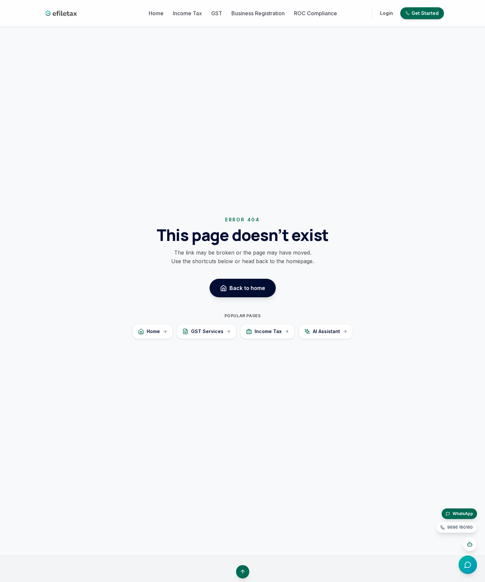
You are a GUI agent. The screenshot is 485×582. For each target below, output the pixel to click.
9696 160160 (460, 527)
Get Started (425, 13)
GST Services (207, 331)
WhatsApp (463, 513)
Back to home (247, 288)
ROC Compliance (315, 13)
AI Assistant (326, 331)
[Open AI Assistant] (469, 544)
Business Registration (258, 13)
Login (386, 13)
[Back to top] (242, 571)
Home (156, 13)
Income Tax (187, 13)
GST (216, 13)
